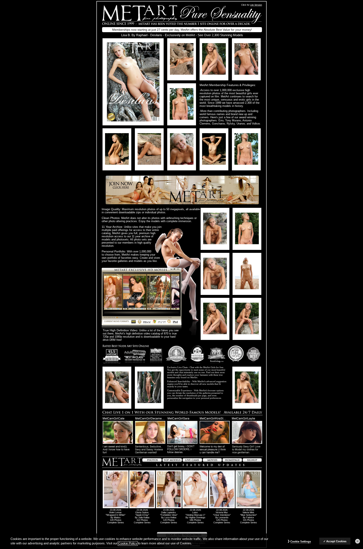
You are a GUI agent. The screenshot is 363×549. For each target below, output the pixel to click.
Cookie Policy (127, 543)
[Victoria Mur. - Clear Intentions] (222, 507)
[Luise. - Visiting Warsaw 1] (195, 507)
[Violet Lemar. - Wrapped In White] (116, 507)
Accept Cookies (336, 541)
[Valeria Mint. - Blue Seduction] (248, 507)
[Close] (357, 541)
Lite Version (256, 5)
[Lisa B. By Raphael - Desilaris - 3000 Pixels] (133, 120)
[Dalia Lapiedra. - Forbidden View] (169, 507)
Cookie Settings (300, 541)
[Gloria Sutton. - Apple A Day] (142, 507)
